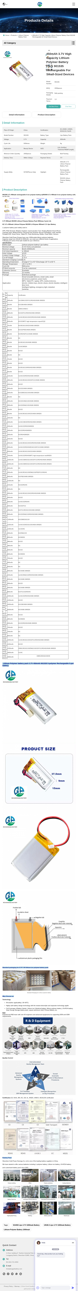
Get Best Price (53, 106)
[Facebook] (8, 1274)
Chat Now (68, 106)
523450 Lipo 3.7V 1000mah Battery (26, 1225)
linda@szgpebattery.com (14, 1269)
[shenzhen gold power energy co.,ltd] (40, 4)
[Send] (73, 1287)
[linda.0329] (20, 1274)
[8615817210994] (16, 1274)
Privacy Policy (8, 1286)
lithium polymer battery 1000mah (17, 1229)
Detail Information (16, 115)
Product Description (46, 115)
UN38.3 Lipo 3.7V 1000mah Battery (57, 1225)
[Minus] (73, 1242)
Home (7, 35)
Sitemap (17, 1286)
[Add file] (37, 1287)
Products (14, 35)
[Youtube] (12, 1274)
